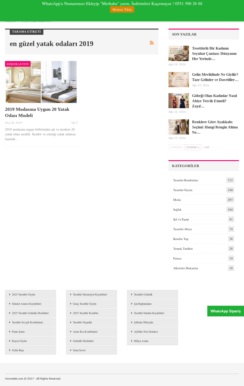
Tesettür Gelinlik (143, 294)
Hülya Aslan (141, 341)
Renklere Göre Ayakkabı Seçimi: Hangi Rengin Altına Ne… (215, 127)
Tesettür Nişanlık (82, 322)
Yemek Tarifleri (183, 248)
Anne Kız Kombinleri (85, 331)
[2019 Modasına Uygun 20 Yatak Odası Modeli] (41, 82)
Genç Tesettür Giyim (84, 303)
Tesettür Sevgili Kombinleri (27, 322)
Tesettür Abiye (182, 229)
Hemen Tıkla (122, 9)
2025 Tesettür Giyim (23, 294)
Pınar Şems (18, 331)
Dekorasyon (18, 64)
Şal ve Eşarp (181, 219)
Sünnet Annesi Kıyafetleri (26, 303)
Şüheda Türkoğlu (143, 322)
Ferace (177, 258)
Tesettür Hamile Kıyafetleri (149, 313)
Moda (177, 200)
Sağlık (177, 209)
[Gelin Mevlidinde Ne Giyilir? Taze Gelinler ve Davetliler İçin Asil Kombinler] (178, 79)
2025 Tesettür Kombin (85, 313)
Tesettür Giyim (182, 190)
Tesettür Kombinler (185, 180)
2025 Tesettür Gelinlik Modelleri (30, 313)
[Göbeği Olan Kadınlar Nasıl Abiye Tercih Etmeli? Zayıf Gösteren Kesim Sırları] (178, 100)
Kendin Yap (180, 239)
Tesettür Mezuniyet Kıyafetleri (90, 294)
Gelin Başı (18, 350)
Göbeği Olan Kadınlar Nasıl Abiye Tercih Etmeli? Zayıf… (214, 101)
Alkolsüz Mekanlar (185, 268)
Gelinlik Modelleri (83, 341)
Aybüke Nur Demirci (146, 331)
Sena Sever (79, 350)
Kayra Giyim (19, 341)
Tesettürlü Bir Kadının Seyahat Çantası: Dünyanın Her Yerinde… (214, 53)
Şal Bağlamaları (143, 303)
